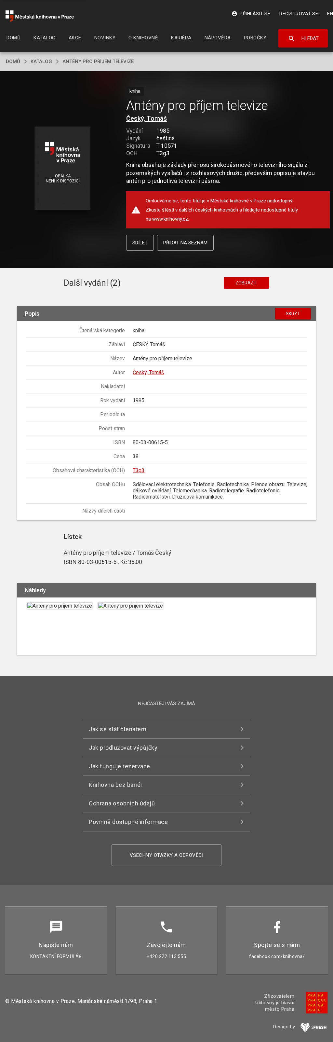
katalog (41, 61)
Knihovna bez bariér (116, 784)
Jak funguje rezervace (119, 766)
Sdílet (140, 243)
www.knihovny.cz (170, 219)
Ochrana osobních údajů (122, 803)
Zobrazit (246, 282)
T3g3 (138, 470)
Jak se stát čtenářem (117, 729)
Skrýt (293, 313)
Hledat (303, 39)
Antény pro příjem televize (98, 61)
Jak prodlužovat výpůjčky (123, 747)
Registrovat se (298, 13)
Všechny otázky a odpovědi (167, 855)
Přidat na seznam (185, 243)
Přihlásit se (251, 14)
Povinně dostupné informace (128, 821)
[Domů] (39, 16)
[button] (62, 168)
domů (13, 61)
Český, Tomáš (146, 118)
